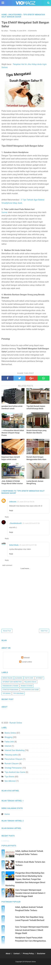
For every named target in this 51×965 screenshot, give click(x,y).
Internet (39, 678)
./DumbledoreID (15, 523)
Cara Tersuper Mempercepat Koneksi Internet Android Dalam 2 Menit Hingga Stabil (30, 893)
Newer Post (7, 631)
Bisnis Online (8, 678)
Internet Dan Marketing (12, 682)
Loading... (5, 841)
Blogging (18, 678)
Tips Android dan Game (30, 689)
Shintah (27, 658)
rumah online (27, 662)
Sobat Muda (14, 545)
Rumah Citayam (26, 686)
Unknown (12, 502)
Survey (4, 212)
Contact (16, 954)
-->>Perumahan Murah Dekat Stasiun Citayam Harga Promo (12, 432)
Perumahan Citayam (10, 686)
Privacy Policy (28, 954)
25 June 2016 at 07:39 (31, 523)
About (8, 954)
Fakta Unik (29, 678)
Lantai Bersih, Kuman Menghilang (34, 482)
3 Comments (32, 31)
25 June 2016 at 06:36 (25, 502)
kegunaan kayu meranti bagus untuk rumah (10, 458)
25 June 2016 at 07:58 (28, 545)
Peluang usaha (30, 682)
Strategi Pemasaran (10, 689)
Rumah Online (16, 723)
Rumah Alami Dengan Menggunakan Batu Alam (36, 458)
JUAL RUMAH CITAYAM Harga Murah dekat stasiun (12, 482)
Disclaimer (41, 954)
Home (4, 14)
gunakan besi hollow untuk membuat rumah (11, 407)
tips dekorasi (18, 693)
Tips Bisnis (7, 693)
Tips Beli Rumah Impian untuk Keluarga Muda (35, 407)
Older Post (44, 631)
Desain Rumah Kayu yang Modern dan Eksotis (36, 431)
